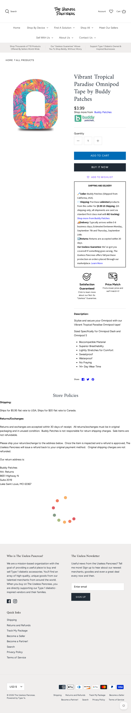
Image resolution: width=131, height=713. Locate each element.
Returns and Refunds (19, 625)
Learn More (97, 263)
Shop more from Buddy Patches (93, 218)
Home (16, 27)
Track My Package (17, 630)
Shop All (85, 27)
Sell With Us (43, 37)
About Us (64, 37)
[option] (35, 104)
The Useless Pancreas (24, 695)
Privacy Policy (15, 652)
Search (11, 646)
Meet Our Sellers (108, 27)
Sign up (81, 597)
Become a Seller (16, 636)
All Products (25, 60)
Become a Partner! (17, 641)
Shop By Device (36, 27)
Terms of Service (16, 657)
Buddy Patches (103, 112)
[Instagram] (15, 601)
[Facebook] (9, 601)
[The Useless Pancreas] (65, 11)
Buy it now (99, 167)
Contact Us (85, 37)
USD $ (13, 686)
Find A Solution (62, 27)
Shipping (12, 619)
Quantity (79, 133)
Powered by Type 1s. (16, 698)
